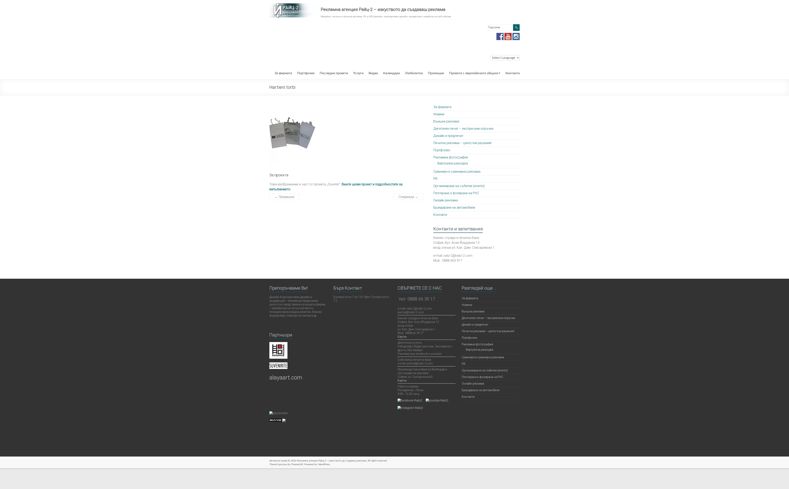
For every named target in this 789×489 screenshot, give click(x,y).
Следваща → (408, 197)
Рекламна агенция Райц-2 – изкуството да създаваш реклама (383, 9)
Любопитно (414, 73)
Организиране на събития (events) (459, 186)
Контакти (512, 73)
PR (435, 179)
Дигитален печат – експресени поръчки (463, 129)
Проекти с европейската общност (474, 73)
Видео (373, 73)
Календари (391, 73)
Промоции (436, 73)
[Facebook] (500, 35)
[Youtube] (508, 35)
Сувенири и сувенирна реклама (456, 171)
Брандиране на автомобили (454, 207)
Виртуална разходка (452, 163)
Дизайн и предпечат (448, 136)
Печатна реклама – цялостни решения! (462, 143)
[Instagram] (516, 35)
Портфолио (306, 73)
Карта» (402, 336)
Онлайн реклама (445, 200)
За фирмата (283, 73)
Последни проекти (334, 73)
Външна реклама (446, 121)
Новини (438, 114)
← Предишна (284, 197)
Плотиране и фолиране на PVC (456, 193)
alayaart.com (285, 377)
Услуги (358, 73)
